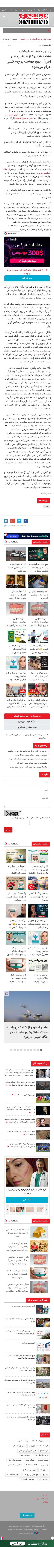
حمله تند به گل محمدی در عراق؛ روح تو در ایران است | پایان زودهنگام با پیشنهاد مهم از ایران (20, 1110)
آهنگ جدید (30, 1460)
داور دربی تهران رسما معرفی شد (24, 1095)
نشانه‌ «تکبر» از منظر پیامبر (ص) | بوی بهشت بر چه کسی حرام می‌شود (29, 61)
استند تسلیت (43, 1460)
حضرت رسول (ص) (24, 118)
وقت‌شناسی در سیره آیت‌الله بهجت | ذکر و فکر (32, 763)
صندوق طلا (44, 1469)
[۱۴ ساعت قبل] (43, 1110)
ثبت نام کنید (27, 278)
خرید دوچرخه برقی (15, 1460)
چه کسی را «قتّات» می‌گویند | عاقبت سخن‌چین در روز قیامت (27, 751)
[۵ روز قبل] (43, 1420)
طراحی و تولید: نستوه (26, 1533)
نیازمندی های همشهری (29, 10)
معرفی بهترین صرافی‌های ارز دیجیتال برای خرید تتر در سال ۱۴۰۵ (21, 1393)
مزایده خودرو (25, 1455)
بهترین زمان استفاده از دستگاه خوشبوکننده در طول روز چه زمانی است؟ (20, 1369)
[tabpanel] (27, 1017)
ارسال (8, 829)
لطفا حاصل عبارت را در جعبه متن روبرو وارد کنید (30, 817)
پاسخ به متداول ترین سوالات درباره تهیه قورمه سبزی (19, 1320)
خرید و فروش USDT (40, 1440)
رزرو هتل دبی (43, 1479)
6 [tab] (24, 1050)
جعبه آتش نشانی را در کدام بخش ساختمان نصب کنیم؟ (21, 1406)
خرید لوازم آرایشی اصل (27, 1450)
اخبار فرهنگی (36, 39)
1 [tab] (41, 1050)
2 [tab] (37, 1050)
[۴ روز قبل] (43, 1395)
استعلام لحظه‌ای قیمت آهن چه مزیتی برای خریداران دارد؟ (21, 1418)
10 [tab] (11, 1050)
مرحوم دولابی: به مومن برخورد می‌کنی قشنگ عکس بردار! (28, 759)
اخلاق (46, 506)
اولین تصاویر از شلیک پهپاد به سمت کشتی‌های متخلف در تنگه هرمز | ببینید (27, 1032)
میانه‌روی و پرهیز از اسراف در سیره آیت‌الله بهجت (31, 755)
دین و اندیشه (24, 39)
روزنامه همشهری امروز (44, 10)
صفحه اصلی (47, 39)
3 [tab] (34, 1050)
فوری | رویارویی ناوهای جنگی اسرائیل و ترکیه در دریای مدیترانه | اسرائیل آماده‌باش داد (20, 1083)
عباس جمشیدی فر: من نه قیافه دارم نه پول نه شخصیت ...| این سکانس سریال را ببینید (19, 1120)
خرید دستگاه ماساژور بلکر (38, 1445)
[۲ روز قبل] (43, 1346)
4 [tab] (31, 1050)
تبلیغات (45, 1502)
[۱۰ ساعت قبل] (43, 1322)
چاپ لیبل (44, 1464)
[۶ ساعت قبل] (43, 1098)
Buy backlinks (31, 1464)
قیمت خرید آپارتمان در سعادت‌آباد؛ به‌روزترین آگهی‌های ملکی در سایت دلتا (20, 1332)
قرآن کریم (13, 114)
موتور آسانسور (23, 1440)
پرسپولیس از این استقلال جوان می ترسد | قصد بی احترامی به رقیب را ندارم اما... (21, 1145)
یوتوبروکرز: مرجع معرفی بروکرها (36, 1474)
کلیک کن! (27, 1200)
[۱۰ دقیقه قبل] (27, 1006)
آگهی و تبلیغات (14, 10)
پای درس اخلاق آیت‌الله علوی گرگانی (35, 51)
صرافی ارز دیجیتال (15, 1464)
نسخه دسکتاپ (27, 1515)
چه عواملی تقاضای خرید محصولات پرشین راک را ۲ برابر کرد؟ (19, 1381)
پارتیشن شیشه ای (29, 1469)
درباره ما (45, 1495)
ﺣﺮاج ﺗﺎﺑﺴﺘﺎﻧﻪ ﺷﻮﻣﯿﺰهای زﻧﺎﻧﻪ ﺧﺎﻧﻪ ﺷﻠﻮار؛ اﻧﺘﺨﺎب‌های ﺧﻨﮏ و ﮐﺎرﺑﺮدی (21, 1356)
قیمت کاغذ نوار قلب (28, 1343)
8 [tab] (18, 1050)
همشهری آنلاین (33, 19)
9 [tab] (14, 1050)
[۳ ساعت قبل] (43, 1309)
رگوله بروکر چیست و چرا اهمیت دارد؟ (23, 1306)
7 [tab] (21, 1050)
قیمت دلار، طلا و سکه (41, 1499)
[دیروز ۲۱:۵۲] (43, 1085)
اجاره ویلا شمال (19, 1445)
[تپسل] (5, 233)
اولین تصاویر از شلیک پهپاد (36, 30)
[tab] (27, 716)
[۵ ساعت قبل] (43, 1073)
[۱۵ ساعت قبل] (43, 1134)
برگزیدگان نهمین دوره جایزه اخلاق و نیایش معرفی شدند (28, 767)
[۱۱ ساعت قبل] (43, 1122)
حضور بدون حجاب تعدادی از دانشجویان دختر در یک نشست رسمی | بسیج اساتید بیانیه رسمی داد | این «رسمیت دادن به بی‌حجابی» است (19, 1073)
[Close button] (52, 1538)
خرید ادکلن (44, 1450)
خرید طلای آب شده (41, 1455)
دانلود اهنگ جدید (13, 1474)
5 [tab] (27, 1050)
